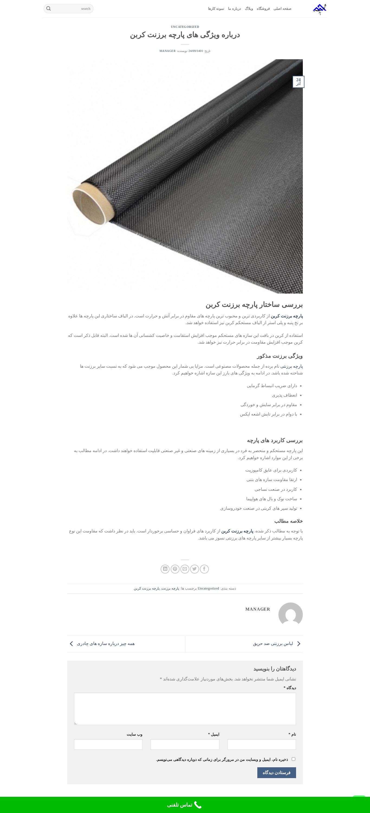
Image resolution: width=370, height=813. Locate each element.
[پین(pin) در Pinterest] (175, 569)
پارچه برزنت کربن (147, 588)
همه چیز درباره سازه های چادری (105, 643)
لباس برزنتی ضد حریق (273, 643)
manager (168, 50)
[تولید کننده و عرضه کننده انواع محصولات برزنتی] (313, 8)
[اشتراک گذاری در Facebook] (204, 569)
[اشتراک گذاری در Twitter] (194, 569)
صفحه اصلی (282, 9)
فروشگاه (263, 9)
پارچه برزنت (170, 588)
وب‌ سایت (134, 734)
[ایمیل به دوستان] (184, 569)
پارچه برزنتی (291, 366)
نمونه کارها (216, 9)
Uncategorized (185, 26)
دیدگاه (290, 688)
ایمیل (213, 734)
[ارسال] (48, 8)
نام (292, 734)
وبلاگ (249, 9)
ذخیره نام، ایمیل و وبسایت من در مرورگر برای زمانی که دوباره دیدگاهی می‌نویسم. (222, 759)
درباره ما (234, 9)
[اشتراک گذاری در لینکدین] (165, 569)
